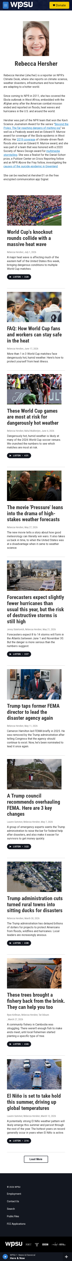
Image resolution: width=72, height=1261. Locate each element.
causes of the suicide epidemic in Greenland (30, 166)
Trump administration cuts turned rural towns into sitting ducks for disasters (35, 904)
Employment (14, 1194)
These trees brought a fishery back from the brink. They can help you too (36, 1001)
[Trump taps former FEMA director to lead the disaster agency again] (34, 684)
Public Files (13, 1216)
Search (11, 1209)
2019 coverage (26, 139)
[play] (5, 1256)
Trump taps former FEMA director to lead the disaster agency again (33, 712)
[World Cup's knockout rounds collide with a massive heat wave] (34, 210)
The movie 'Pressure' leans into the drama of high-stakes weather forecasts (35, 513)
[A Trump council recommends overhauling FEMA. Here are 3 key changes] (34, 774)
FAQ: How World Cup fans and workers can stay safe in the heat (34, 334)
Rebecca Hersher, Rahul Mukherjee (24, 430)
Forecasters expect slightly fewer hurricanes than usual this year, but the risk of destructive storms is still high (35, 609)
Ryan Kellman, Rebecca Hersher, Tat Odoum (28, 1014)
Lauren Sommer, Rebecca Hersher (23, 821)
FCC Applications (16, 1224)
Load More (36, 1159)
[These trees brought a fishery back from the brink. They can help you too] (34, 973)
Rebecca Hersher (15, 252)
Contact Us (13, 1201)
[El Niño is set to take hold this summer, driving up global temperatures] (34, 1074)
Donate (61, 5)
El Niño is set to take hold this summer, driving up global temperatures (34, 1102)
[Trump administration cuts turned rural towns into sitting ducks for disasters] (34, 877)
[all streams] (67, 1256)
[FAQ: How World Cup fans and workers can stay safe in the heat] (34, 307)
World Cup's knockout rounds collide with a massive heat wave (29, 238)
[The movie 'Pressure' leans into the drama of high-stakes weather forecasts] (34, 486)
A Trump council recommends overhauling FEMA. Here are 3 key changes (33, 805)
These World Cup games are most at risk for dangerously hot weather (33, 417)
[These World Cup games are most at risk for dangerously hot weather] (34, 389)
